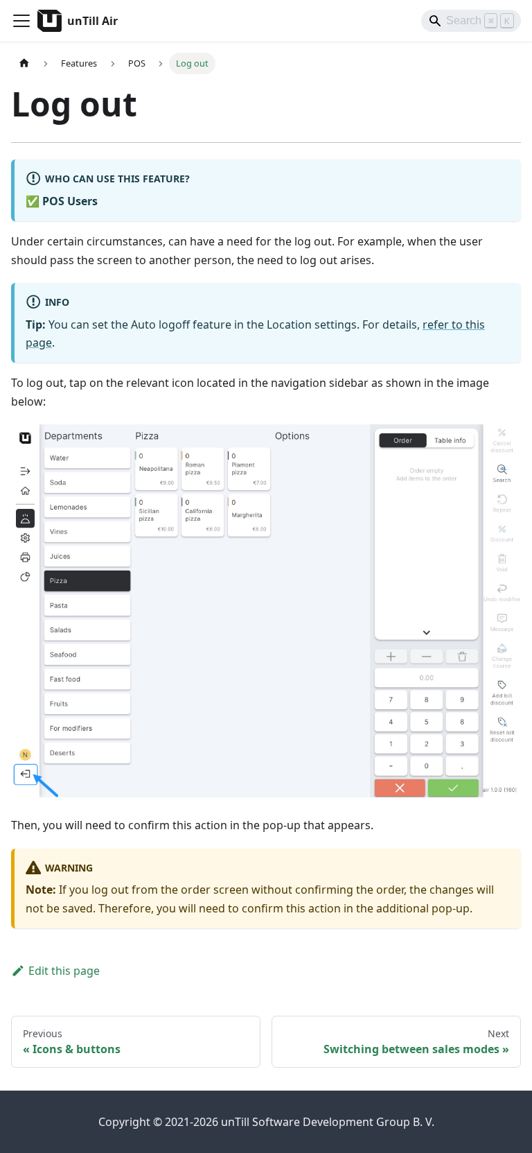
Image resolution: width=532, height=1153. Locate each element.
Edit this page (64, 970)
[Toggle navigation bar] (21, 20)
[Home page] (24, 63)
